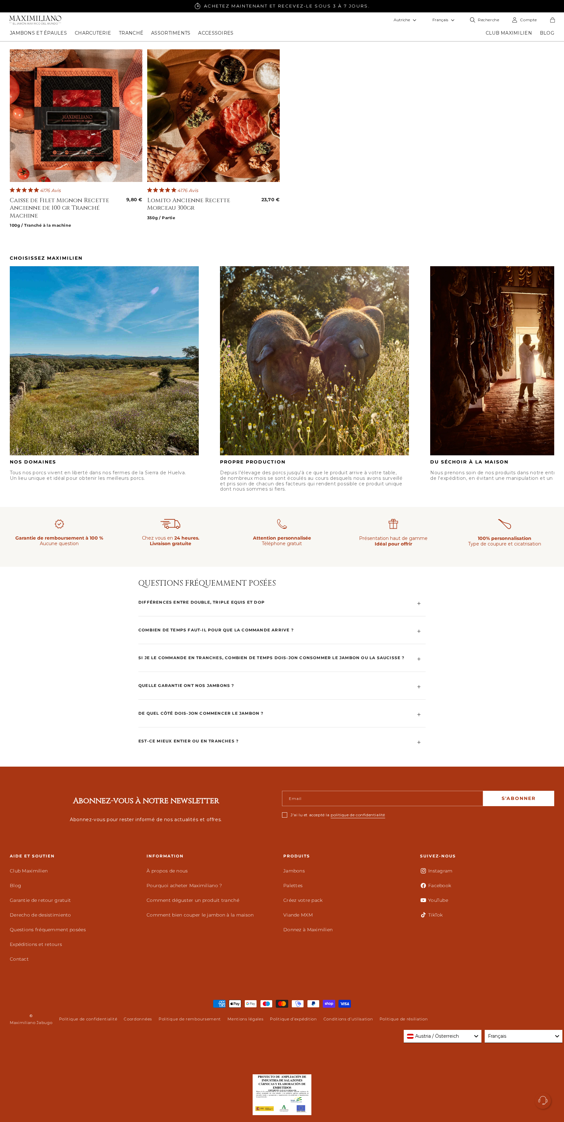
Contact (19, 959)
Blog (15, 885)
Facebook (439, 885)
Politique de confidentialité (88, 1018)
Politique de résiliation (404, 1018)
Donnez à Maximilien (308, 930)
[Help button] (543, 1101)
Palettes (293, 885)
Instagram (440, 871)
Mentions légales (245, 1018)
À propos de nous (167, 871)
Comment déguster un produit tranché (193, 900)
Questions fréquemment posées (48, 930)
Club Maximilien (29, 871)
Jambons (294, 871)
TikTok (435, 915)
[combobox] (442, 1036)
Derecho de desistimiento (40, 915)
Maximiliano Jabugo (31, 1022)
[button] (38, 33)
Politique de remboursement (190, 1018)
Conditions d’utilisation (348, 1018)
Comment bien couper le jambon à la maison (200, 915)
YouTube (438, 900)
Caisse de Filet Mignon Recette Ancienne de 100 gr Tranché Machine (59, 208)
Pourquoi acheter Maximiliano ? (184, 885)
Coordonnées (138, 1018)
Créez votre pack (302, 900)
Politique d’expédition (293, 1018)
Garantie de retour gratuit (40, 900)
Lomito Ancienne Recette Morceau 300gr (188, 204)
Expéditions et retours (36, 944)
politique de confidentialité (358, 814)
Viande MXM (298, 915)
